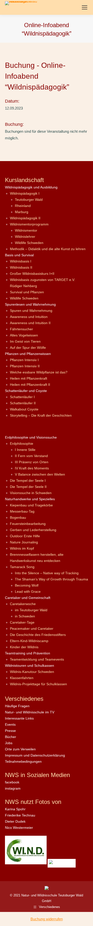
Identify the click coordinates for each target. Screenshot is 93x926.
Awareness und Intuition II (30, 323)
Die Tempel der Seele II (28, 487)
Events (10, 724)
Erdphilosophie (21, 443)
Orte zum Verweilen (20, 749)
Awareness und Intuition (29, 317)
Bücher (10, 737)
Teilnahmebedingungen (23, 761)
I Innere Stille (25, 450)
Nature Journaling (24, 542)
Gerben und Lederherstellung (33, 530)
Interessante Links (19, 718)
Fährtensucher (21, 329)
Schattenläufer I (22, 397)
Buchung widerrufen (47, 919)
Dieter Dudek (15, 821)
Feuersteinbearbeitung (28, 524)
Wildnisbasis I (20, 261)
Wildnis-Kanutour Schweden (32, 672)
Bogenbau (18, 517)
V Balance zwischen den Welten (40, 474)
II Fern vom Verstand (31, 456)
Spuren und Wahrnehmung (31, 311)
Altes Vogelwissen (24, 335)
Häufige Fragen (17, 706)
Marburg (21, 212)
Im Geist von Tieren (25, 341)
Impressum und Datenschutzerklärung (35, 755)
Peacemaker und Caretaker (31, 628)
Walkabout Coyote (24, 409)
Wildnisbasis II (21, 267)
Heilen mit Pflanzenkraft (28, 378)
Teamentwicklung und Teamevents (37, 659)
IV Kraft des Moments (32, 468)
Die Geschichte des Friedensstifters (38, 635)
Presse (10, 731)
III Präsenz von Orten (31, 462)
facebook (12, 782)
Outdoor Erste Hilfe (25, 536)
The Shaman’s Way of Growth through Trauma (51, 579)
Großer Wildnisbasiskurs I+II (32, 274)
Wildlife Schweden (29, 243)
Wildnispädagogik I (24, 193)
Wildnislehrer (25, 237)
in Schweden (25, 616)
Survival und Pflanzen (27, 292)
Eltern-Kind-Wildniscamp (29, 641)
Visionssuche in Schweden (31, 493)
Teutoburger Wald (29, 200)
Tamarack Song (22, 567)
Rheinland (23, 206)
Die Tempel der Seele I (28, 480)
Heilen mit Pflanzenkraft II (30, 385)
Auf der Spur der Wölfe (28, 348)
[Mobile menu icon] (84, 7)
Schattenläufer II (23, 403)
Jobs (8, 743)
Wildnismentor (26, 230)
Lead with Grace (28, 591)
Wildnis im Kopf (22, 548)
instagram (13, 788)
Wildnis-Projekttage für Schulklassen (38, 684)
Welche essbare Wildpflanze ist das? (38, 372)
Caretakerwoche (23, 604)
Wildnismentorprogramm (29, 224)
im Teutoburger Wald (31, 610)
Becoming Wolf (26, 585)
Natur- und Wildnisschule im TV (29, 712)
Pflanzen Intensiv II (25, 366)
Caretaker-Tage (22, 622)
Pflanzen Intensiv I (24, 360)
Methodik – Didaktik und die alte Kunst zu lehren (48, 249)
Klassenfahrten (21, 678)
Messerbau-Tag (22, 511)
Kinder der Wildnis (24, 647)
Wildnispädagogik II (25, 218)
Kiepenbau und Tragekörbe (31, 505)
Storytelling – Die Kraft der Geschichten (41, 415)
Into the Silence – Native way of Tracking (47, 573)
